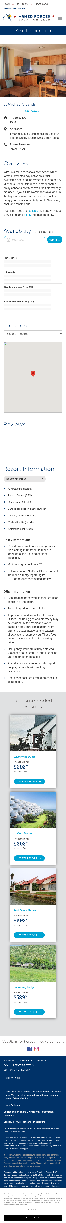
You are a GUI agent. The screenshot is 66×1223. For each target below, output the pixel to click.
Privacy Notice (20, 1098)
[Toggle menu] (60, 18)
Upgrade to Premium (14, 8)
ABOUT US (9, 1061)
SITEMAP (41, 1061)
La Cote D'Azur (23, 833)
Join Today (22, 4)
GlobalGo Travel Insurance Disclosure (24, 1121)
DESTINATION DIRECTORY (17, 1070)
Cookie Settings (33, 1210)
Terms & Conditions (37, 1095)
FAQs (6, 1065)
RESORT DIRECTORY (23, 1065)
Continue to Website (33, 1218)
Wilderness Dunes (25, 756)
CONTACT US (25, 1061)
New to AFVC (41, 4)
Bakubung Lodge (24, 987)
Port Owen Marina (25, 910)
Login (7, 4)
